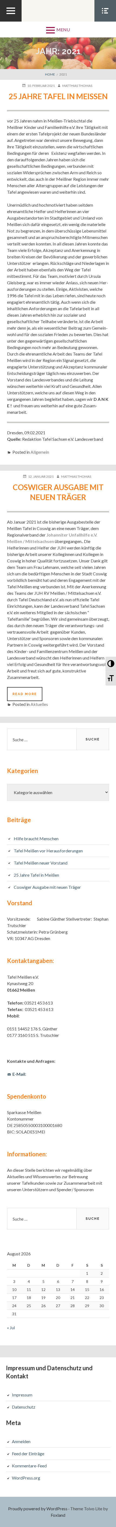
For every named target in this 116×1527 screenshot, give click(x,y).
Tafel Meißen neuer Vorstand (40, 862)
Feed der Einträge (28, 1453)
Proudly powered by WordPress (37, 1508)
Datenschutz (23, 1406)
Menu (63, 29)
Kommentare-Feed (29, 1465)
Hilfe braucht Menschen (36, 838)
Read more (27, 696)
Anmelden (21, 1441)
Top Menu (11, 21)
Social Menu (105, 21)
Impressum (22, 1394)
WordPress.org (26, 1477)
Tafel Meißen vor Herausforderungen (48, 850)
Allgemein (39, 452)
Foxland (58, 1515)
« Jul (11, 1327)
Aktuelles (39, 704)
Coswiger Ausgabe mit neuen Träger (47, 887)
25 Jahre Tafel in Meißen (58, 96)
